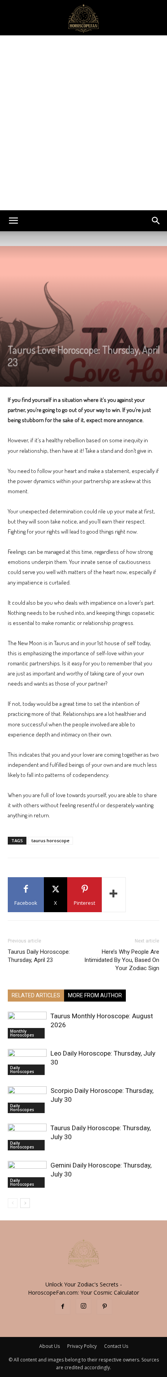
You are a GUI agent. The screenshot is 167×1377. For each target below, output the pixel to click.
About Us (49, 1346)
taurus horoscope (50, 840)
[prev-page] (12, 1203)
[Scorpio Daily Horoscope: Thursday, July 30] (27, 1099)
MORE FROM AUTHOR (95, 995)
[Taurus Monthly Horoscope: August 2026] (27, 1025)
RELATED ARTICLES (36, 995)
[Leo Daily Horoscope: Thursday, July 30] (27, 1062)
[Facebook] (62, 1306)
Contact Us (116, 1346)
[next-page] (25, 1203)
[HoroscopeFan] (83, 17)
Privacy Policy (82, 1346)
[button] (13, 220)
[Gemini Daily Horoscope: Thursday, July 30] (27, 1174)
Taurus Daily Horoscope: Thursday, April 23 (39, 955)
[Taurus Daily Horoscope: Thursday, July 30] (27, 1137)
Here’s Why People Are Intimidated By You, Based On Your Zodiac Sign (121, 960)
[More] (114, 894)
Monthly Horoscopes (22, 1033)
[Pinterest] (104, 1306)
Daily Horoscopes (22, 1069)
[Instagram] (83, 1306)
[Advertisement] (83, 122)
